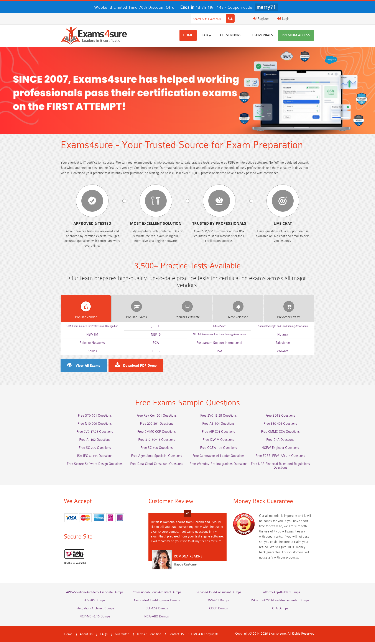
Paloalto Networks (92, 343)
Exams (136, 317)
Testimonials (261, 35)
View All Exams (88, 366)
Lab (205, 35)
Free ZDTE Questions (280, 415)
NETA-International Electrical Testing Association (219, 334)
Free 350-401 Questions (280, 424)
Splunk (92, 351)
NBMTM (92, 334)
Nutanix (282, 334)
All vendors (230, 35)
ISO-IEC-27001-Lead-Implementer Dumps (280, 600)
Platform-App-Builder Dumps (280, 592)
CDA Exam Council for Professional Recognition (92, 326)
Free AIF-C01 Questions (218, 432)
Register (263, 19)
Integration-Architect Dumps (95, 608)
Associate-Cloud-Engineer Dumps (156, 600)
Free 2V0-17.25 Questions (95, 432)
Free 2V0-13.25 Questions (218, 415)
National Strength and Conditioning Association (283, 326)
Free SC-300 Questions (157, 448)
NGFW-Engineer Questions (280, 448)
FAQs (104, 634)
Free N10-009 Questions (95, 424)
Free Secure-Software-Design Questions (95, 464)
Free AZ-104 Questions (218, 424)
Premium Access (296, 35)
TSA (219, 351)
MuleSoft (219, 326)
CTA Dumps (280, 608)
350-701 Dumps (218, 600)
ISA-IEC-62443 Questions (94, 456)
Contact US (176, 634)
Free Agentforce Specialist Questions (156, 456)
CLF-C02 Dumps (156, 608)
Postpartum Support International (219, 343)
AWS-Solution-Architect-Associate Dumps (94, 592)
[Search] (230, 18)
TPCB (156, 351)
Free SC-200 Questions (95, 448)
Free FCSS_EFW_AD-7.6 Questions (280, 456)
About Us (86, 634)
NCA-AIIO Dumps (156, 616)
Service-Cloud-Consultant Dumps (218, 592)
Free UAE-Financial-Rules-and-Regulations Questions (280, 465)
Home (188, 35)
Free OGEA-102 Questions (218, 448)
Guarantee (122, 634)
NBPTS (156, 334)
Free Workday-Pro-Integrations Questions (218, 464)
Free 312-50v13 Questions (156, 440)
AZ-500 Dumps (94, 600)
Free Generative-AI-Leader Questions (218, 456)
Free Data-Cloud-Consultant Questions (156, 464)
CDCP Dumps (218, 608)
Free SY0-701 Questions (95, 415)
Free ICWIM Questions (218, 440)
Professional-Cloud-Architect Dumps (156, 592)
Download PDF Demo (140, 366)
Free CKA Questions (280, 440)
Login (285, 19)
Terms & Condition (149, 634)
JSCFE (155, 326)
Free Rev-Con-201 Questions (157, 415)
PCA (156, 343)
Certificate (187, 317)
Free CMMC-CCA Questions (280, 432)
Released (238, 317)
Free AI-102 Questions (94, 440)
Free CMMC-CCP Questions (156, 432)
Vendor (86, 317)
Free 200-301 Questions (156, 424)
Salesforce (282, 343)
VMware (283, 351)
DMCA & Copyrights (205, 634)
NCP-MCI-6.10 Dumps (94, 616)
